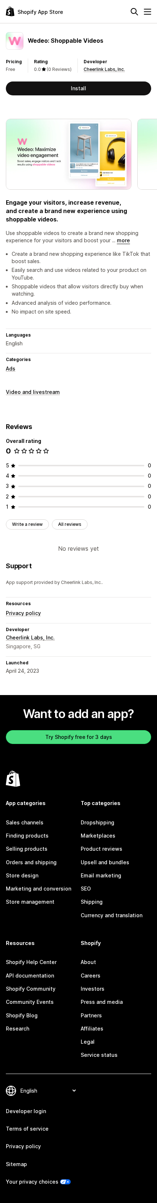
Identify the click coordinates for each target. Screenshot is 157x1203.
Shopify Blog (22, 1015)
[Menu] (147, 11)
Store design (22, 875)
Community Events (30, 1002)
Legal (88, 1042)
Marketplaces (98, 835)
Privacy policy (23, 613)
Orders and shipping (31, 862)
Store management (30, 902)
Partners (91, 1015)
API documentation (30, 975)
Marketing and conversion (38, 888)
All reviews (69, 524)
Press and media (102, 1002)
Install (78, 88)
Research (17, 1028)
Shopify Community (30, 989)
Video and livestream (33, 392)
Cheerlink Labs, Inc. (104, 69)
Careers (90, 975)
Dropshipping (97, 822)
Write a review (27, 524)
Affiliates (92, 1028)
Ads (10, 368)
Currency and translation (111, 915)
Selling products (26, 849)
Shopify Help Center (31, 962)
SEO (86, 888)
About (88, 962)
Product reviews (101, 849)
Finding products (27, 835)
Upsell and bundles (105, 862)
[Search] (134, 11)
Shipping (92, 902)
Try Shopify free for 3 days (78, 737)
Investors (92, 989)
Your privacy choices (32, 1182)
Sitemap (16, 1164)
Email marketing (101, 875)
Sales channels (24, 822)
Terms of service (27, 1129)
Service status (99, 1055)
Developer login (26, 1111)
